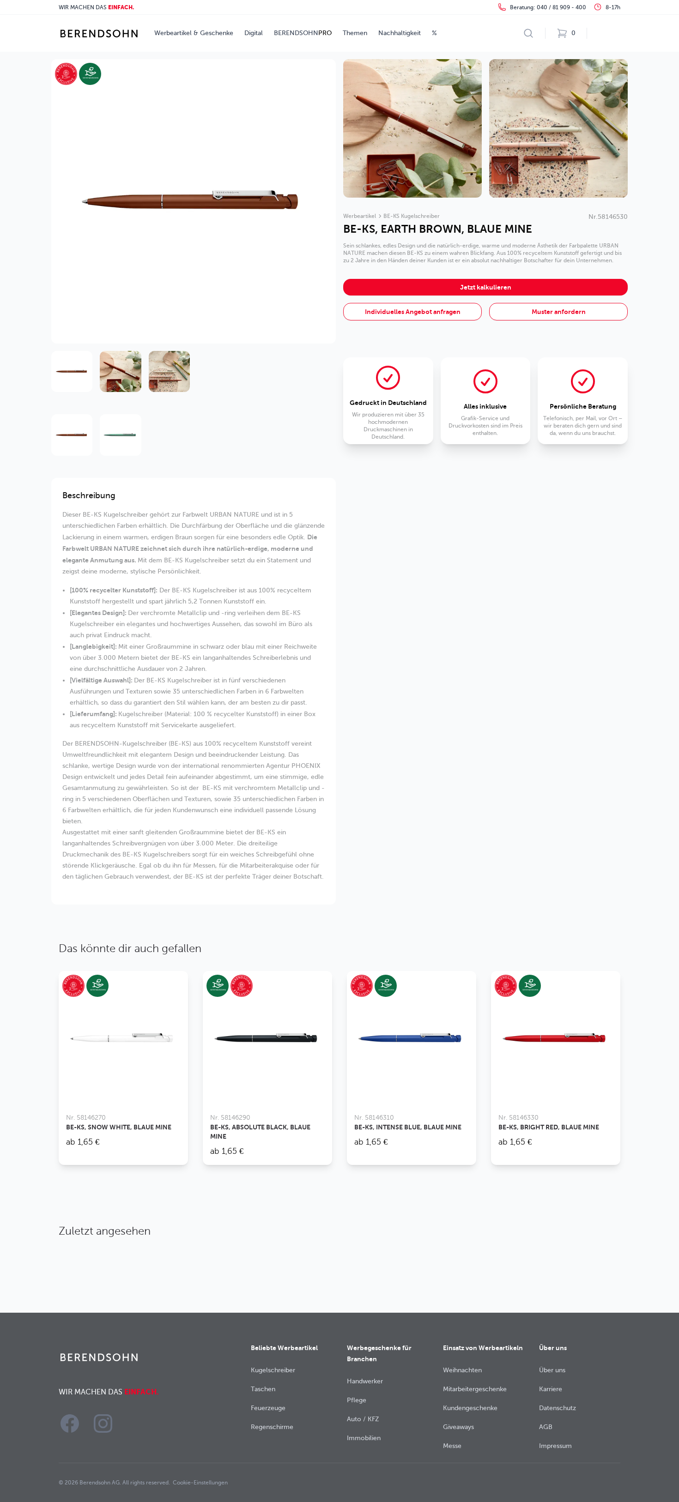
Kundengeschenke (470, 1408)
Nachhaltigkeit (399, 33)
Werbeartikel (359, 216)
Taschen (263, 1389)
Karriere (550, 1389)
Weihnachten (462, 1370)
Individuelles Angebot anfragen (413, 311)
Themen (355, 33)
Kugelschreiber (273, 1370)
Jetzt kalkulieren (485, 287)
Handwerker (365, 1381)
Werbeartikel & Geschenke (193, 33)
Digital (253, 33)
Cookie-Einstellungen (200, 1482)
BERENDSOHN (303, 33)
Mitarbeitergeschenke (475, 1389)
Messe (452, 1445)
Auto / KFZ (363, 1419)
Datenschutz (557, 1408)
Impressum (555, 1445)
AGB (545, 1427)
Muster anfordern (559, 311)
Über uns (552, 1370)
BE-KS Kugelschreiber (411, 216)
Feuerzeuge (268, 1408)
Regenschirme (272, 1427)
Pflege (356, 1400)
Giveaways (458, 1427)
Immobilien (364, 1438)
